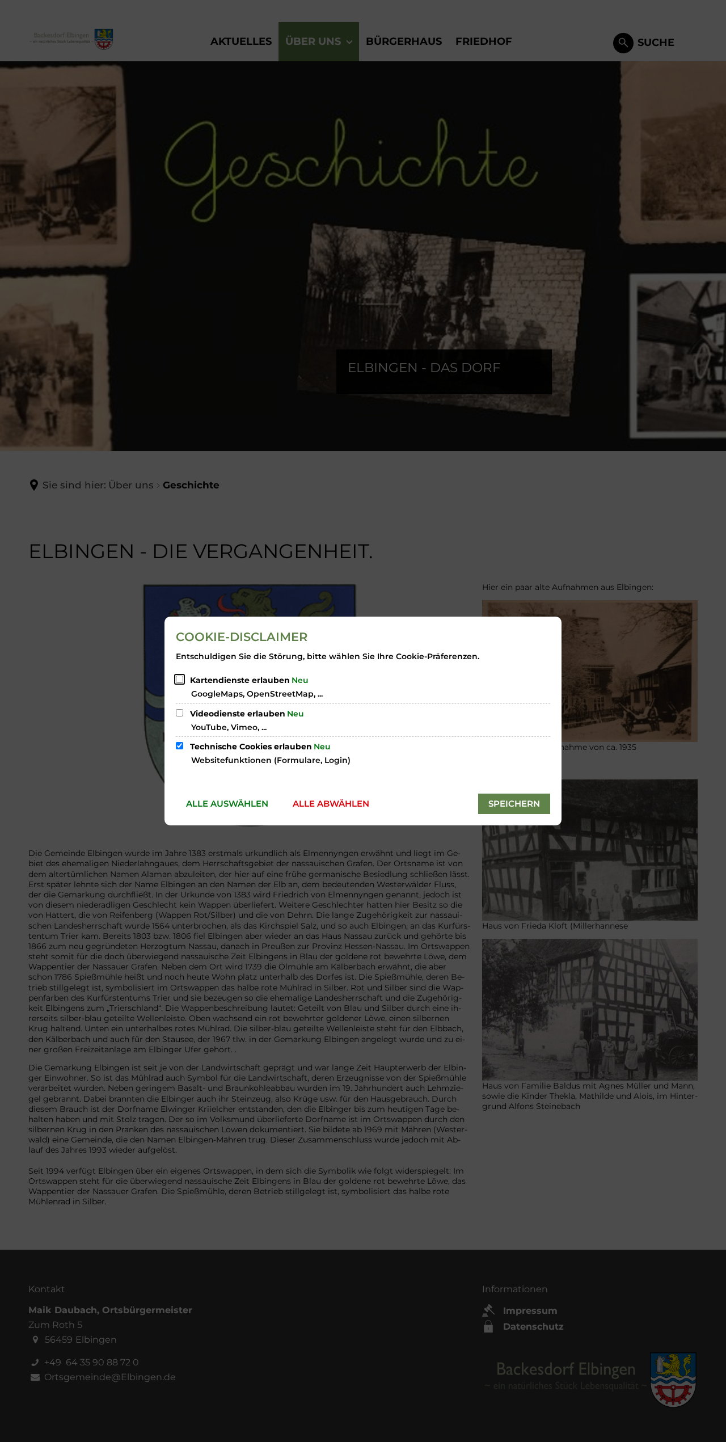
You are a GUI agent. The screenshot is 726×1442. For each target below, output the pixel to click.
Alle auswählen (227, 803)
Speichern (514, 803)
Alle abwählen (331, 803)
